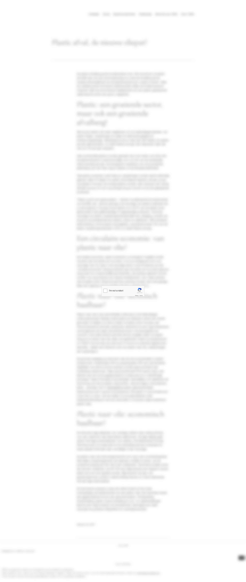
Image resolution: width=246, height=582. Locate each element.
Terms (141, 295)
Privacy (137, 295)
